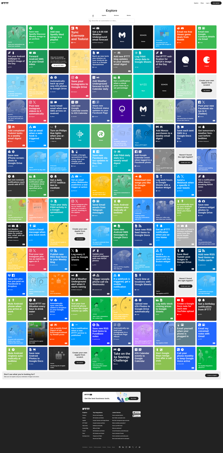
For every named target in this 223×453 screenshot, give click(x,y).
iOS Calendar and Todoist (98, 433)
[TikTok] (136, 447)
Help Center (85, 425)
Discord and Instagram (98, 415)
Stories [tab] (129, 15)
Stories (84, 417)
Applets (84, 420)
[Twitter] (133, 447)
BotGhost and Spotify (97, 425)
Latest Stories (116, 412)
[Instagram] (126, 447)
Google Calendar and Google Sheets (101, 420)
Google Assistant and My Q (99, 423)
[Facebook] (120, 447)
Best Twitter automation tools (118, 417)
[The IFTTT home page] (4, 3)
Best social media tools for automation (120, 438)
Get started (216, 3)
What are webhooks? (117, 428)
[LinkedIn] (123, 447)
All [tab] (93, 15)
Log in (208, 3)
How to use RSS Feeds (117, 425)
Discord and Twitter (97, 438)
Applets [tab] (104, 15)
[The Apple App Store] (137, 412)
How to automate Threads (118, 433)
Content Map (85, 428)
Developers (85, 447)
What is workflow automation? (119, 423)
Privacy (109, 447)
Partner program (97, 447)
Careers (90, 447)
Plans (202, 3)
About (113, 447)
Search (84, 430)
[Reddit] (139, 447)
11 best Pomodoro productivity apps (120, 430)
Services (84, 415)
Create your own (185, 162)
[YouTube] (130, 447)
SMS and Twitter (96, 428)
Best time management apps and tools (120, 420)
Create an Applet (212, 375)
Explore (196, 3)
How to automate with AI (117, 415)
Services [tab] (116, 15)
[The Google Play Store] (137, 416)
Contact (104, 447)
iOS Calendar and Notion (98, 417)
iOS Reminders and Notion (99, 430)
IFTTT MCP (84, 423)
